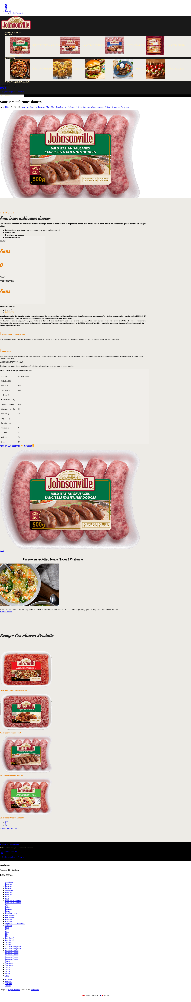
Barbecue (33, 107)
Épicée (7, 905)
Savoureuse (116, 107)
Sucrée (7, 971)
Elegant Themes (14, 990)
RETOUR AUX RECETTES (10, 446)
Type (7, 976)
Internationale (10, 915)
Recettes (10, 58)
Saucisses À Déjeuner (13, 946)
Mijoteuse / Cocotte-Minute (15, 924)
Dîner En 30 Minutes (13, 901)
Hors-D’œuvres (61, 107)
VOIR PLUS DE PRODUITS (9, 828)
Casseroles (9, 890)
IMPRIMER (28, 446)
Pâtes (7, 928)
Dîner (48, 107)
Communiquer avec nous (18, 82)
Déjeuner (8, 892)
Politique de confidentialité (9, 844)
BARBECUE (9, 312)
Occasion (8, 926)
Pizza (7, 930)
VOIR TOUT (15, 56)
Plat (6, 934)
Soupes (7, 967)
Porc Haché (9, 938)
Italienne (71, 107)
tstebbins (6, 107)
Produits (10, 35)
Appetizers (25, 107)
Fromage (8, 909)
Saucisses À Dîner (89, 107)
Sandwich (8, 942)
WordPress (35, 990)
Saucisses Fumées (11, 957)
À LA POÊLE (9, 310)
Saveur (7, 961)
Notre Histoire (13, 32)
